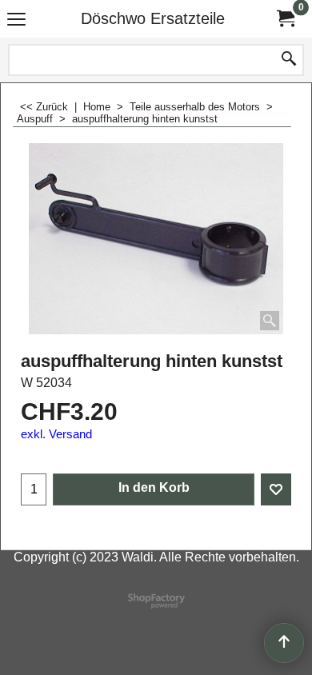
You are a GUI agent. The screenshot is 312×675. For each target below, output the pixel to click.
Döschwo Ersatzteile (153, 18)
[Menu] (16, 20)
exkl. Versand (56, 434)
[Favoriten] (276, 489)
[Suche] (289, 60)
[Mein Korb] (285, 19)
